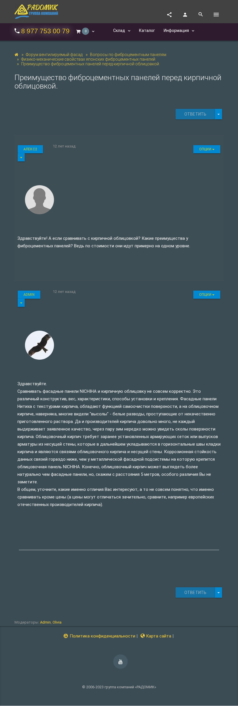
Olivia (57, 622)
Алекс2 (30, 149)
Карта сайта (158, 636)
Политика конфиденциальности (101, 636)
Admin (29, 295)
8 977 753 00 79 (45, 31)
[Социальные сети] (169, 14)
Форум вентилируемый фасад (54, 54)
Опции (205, 149)
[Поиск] (200, 14)
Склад (119, 30)
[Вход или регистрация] (185, 14)
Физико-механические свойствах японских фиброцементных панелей (88, 59)
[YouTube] (120, 661)
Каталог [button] (147, 30)
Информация (177, 30)
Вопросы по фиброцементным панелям (128, 54)
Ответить (195, 114)
